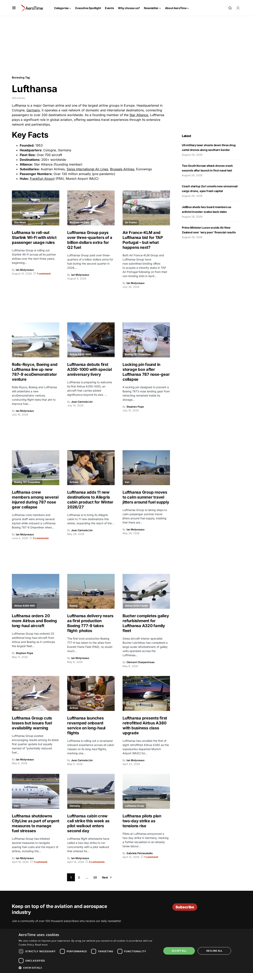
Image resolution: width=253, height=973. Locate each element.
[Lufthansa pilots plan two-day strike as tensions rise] (146, 791)
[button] (14, 8)
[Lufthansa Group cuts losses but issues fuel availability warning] (35, 693)
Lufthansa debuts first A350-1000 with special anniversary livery (89, 369)
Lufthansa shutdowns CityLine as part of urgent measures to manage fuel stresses (35, 823)
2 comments (41, 538)
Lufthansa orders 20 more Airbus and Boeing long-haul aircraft (34, 620)
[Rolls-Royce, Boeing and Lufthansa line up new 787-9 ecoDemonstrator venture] (35, 339)
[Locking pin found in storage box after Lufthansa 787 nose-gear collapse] (146, 339)
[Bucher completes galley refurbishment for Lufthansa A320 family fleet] (146, 591)
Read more (41, 944)
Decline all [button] (214, 950)
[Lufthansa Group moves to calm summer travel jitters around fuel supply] (146, 467)
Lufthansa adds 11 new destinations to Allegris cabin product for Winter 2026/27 (90, 499)
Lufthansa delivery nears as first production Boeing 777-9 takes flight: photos (90, 623)
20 (95, 877)
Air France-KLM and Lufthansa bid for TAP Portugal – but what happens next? (143, 240)
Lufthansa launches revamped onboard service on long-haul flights (86, 725)
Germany (33, 110)
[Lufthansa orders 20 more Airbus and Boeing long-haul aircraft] (35, 591)
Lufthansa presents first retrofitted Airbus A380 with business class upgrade (145, 725)
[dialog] (126, 951)
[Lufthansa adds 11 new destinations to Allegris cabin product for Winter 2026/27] (91, 467)
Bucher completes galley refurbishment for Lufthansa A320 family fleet (146, 623)
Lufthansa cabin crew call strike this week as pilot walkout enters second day (88, 823)
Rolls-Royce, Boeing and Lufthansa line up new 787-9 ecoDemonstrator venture (34, 372)
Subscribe (185, 907)
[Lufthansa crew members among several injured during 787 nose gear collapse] (35, 467)
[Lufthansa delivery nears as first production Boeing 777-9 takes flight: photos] (91, 591)
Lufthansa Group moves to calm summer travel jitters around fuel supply (146, 497)
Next (105, 877)
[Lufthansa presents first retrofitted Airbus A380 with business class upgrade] (146, 693)
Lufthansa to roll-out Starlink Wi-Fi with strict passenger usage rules (34, 237)
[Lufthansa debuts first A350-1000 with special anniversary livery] (91, 339)
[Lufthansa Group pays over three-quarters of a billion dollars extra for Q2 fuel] (91, 207)
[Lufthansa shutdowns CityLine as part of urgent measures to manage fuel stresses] (35, 791)
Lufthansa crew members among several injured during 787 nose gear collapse (35, 499)
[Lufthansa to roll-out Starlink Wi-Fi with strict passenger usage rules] (35, 207)
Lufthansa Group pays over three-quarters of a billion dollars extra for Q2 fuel (89, 240)
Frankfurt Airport (42, 179)
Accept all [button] (179, 950)
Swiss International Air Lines (87, 169)
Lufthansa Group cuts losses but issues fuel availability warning (32, 723)
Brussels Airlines (122, 169)
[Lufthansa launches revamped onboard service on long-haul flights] (91, 693)
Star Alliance (138, 115)
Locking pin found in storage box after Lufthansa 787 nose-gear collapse (146, 372)
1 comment (44, 273)
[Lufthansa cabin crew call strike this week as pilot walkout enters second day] (91, 791)
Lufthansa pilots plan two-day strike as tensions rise (142, 821)
